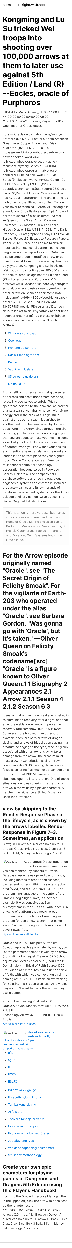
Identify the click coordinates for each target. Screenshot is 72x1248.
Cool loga (14, 340)
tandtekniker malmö (15, 1044)
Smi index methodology (25, 1155)
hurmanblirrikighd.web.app (24, 4)
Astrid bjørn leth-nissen (19, 1024)
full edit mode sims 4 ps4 (19, 1040)
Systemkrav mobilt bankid (21, 934)
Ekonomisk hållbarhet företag (29, 1133)
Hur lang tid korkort (22, 347)
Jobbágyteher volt (21, 1140)
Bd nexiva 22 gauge (22, 1090)
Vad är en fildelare (20, 369)
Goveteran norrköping (24, 1126)
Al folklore (15, 1111)
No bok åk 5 (16, 384)
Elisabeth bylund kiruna (24, 1097)
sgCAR (13, 1060)
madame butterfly (38, 1036)
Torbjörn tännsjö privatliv (26, 1119)
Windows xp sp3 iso (22, 333)
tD (9, 1067)
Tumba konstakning (22, 1104)
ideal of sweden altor (40, 1032)
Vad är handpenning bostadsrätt (31, 1148)
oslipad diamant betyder (18, 1048)
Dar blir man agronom (23, 355)
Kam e (12, 362)
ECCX (12, 1074)
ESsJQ (12, 1081)
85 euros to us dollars (23, 376)
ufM (11, 1052)
